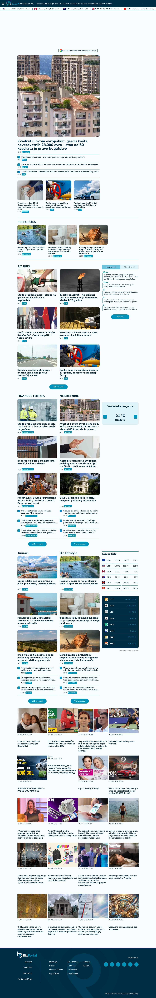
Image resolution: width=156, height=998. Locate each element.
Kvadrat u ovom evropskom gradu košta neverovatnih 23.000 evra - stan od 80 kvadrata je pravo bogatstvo (52, 145)
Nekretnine (25, 152)
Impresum (28, 967)
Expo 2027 (54, 973)
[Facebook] (106, 964)
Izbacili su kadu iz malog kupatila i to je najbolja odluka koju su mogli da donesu (59, 250)
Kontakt (28, 961)
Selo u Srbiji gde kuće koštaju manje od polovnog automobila (78, 499)
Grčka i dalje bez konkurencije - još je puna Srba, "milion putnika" (36, 582)
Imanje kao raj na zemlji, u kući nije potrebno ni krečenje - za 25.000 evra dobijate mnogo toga (80, 522)
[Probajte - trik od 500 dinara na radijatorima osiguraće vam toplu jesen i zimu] (30, 190)
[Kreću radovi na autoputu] (37, 318)
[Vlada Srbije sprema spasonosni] (37, 410)
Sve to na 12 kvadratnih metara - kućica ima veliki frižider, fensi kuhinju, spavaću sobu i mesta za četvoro (81, 689)
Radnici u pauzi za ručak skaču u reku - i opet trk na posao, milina (31, 249)
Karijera (24, 167)
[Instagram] (124, 964)
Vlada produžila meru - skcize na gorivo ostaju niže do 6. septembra (53, 157)
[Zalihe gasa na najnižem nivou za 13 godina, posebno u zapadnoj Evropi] (58, 190)
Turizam (23, 553)
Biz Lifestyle (26, 254)
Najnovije (53, 961)
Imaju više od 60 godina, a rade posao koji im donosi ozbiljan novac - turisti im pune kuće (35, 657)
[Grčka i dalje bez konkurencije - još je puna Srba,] (37, 567)
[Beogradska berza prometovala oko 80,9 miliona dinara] (37, 447)
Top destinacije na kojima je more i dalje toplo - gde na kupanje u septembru (37, 670)
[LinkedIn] (130, 964)
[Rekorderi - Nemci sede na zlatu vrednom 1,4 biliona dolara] (80, 318)
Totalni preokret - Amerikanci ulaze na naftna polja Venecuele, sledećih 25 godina (60, 171)
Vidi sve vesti (58, 387)
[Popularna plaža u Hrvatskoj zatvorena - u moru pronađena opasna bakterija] (37, 604)
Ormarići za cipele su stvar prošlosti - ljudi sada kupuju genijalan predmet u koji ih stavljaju (81, 679)
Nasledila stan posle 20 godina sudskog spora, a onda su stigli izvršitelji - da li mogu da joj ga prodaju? (78, 464)
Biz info (23, 266)
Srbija (24, 160)
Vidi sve (120, 317)
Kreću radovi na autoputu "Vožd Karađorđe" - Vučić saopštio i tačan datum (36, 335)
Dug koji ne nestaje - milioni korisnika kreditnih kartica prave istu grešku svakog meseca (38, 532)
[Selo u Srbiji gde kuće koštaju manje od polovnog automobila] (80, 484)
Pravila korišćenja (24, 979)
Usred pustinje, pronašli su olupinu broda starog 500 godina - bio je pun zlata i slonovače (91, 250)
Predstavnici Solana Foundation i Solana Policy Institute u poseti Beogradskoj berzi (36, 500)
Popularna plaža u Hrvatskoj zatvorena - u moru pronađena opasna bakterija (35, 620)
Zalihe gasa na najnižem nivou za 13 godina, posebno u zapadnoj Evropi (58, 205)
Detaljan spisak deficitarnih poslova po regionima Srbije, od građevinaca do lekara (59, 164)
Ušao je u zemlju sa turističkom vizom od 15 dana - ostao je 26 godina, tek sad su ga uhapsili (80, 670)
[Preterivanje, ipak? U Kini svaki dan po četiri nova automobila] (87, 190)
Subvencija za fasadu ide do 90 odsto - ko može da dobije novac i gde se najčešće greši (80, 513)
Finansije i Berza (31, 396)
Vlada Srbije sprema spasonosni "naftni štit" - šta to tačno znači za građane (36, 426)
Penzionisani (73, 973)
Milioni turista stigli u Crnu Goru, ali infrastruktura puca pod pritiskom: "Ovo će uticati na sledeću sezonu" (37, 689)
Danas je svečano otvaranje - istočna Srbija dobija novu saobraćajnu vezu (34, 372)
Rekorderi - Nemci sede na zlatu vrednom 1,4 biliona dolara (78, 334)
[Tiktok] (136, 964)
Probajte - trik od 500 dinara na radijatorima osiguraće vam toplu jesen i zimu (30, 206)
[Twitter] (112, 964)
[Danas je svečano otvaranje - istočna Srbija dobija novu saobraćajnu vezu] (37, 356)
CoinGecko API (133, 650)
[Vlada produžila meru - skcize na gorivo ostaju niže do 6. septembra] (37, 280)
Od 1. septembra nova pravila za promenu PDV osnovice (36, 512)
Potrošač (25, 212)
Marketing (27, 973)
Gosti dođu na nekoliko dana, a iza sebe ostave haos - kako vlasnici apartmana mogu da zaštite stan (79, 532)
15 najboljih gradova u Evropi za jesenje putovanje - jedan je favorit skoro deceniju (37, 679)
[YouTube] (118, 964)
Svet (23, 174)
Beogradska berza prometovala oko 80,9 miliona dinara (35, 462)
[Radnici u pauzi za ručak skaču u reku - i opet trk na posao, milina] (31, 235)
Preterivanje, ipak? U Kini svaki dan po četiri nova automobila (85, 205)
